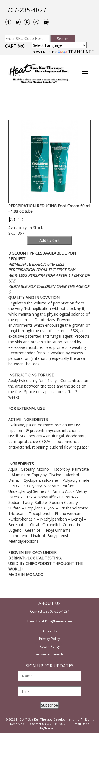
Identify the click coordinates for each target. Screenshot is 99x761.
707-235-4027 (26, 10)
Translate (81, 51)
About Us (49, 631)
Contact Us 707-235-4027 (49, 611)
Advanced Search (49, 654)
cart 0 (15, 46)
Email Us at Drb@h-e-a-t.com (49, 621)
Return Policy (50, 646)
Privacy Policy (49, 638)
